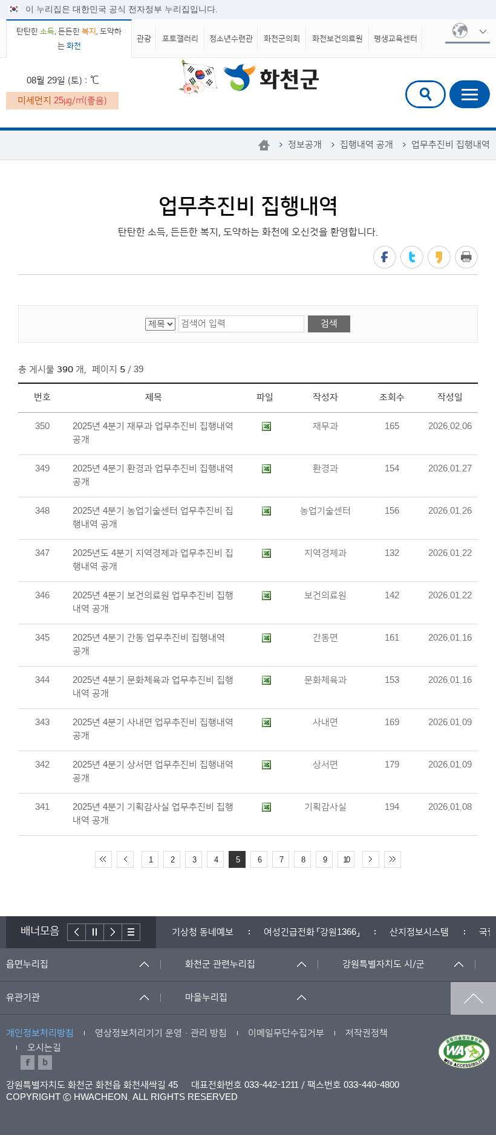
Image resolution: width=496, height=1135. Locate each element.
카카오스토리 (439, 257)
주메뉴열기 (469, 94)
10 (346, 860)
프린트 (466, 257)
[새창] (464, 1052)
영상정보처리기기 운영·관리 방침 (161, 1033)
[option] (169, 932)
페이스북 (384, 257)
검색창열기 (425, 94)
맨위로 (473, 998)
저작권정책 (366, 1033)
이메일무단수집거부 (286, 1033)
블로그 (45, 1062)
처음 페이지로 (103, 859)
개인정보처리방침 (40, 1033)
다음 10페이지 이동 (370, 859)
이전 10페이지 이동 (125, 859)
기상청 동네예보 (169, 932)
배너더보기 (131, 932)
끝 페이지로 (392, 859)
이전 (76, 932)
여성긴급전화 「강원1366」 (277, 932)
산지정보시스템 (385, 932)
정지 (95, 932)
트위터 (411, 257)
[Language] (467, 31)
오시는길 (44, 1048)
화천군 (248, 79)
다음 (113, 932)
